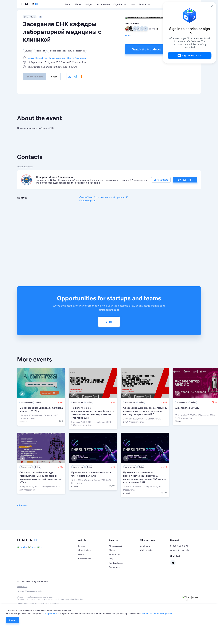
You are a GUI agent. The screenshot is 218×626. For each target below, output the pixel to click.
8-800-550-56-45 (179, 546)
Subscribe (188, 179)
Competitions (103, 4)
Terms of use (22, 586)
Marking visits (146, 550)
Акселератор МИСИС (187, 407)
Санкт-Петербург (37, 57)
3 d (114, 467)
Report (128, 35)
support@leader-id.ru (180, 550)
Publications (144, 4)
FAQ (111, 558)
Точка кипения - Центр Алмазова (67, 57)
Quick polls (145, 546)
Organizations (119, 4)
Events (68, 4)
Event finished (35, 76)
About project (115, 546)
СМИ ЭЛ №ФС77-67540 (50, 603)
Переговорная (87, 200)
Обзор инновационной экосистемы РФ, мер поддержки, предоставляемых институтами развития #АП (145, 411)
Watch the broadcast (146, 49)
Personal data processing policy (29, 591)
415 (165, 492)
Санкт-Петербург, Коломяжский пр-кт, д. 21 (104, 197)
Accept (12, 620)
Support (174, 540)
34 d (61, 467)
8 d (114, 402)
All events (22, 505)
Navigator (89, 4)
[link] (41, 397)
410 (113, 486)
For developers (116, 563)
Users (132, 4)
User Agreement (49, 613)
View (109, 321)
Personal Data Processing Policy (157, 613)
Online (38, 402)
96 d (61, 402)
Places (78, 4)
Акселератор (78, 402)
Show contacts (161, 179)
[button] (93, 540)
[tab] (93, 540)
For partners (114, 567)
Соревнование (27, 402)
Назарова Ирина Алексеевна (54, 177)
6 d (165, 402)
